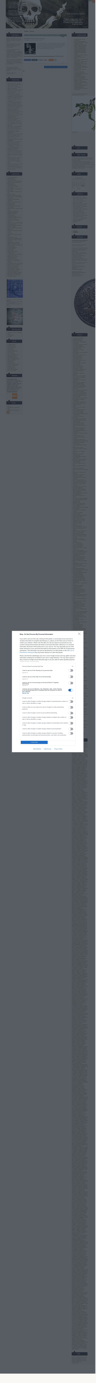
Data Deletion (37, 749)
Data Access (47, 749)
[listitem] (47, 666)
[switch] (70, 670)
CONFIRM (34, 742)
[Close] (80, 634)
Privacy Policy (58, 749)
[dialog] (48, 691)
